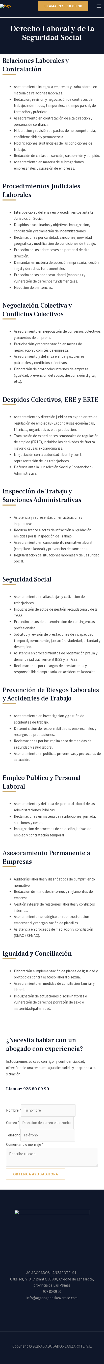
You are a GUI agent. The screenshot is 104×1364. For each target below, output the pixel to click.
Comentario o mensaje (24, 1144)
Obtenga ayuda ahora (35, 1174)
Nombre (13, 1110)
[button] (61, 6)
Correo (12, 1122)
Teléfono (13, 1135)
